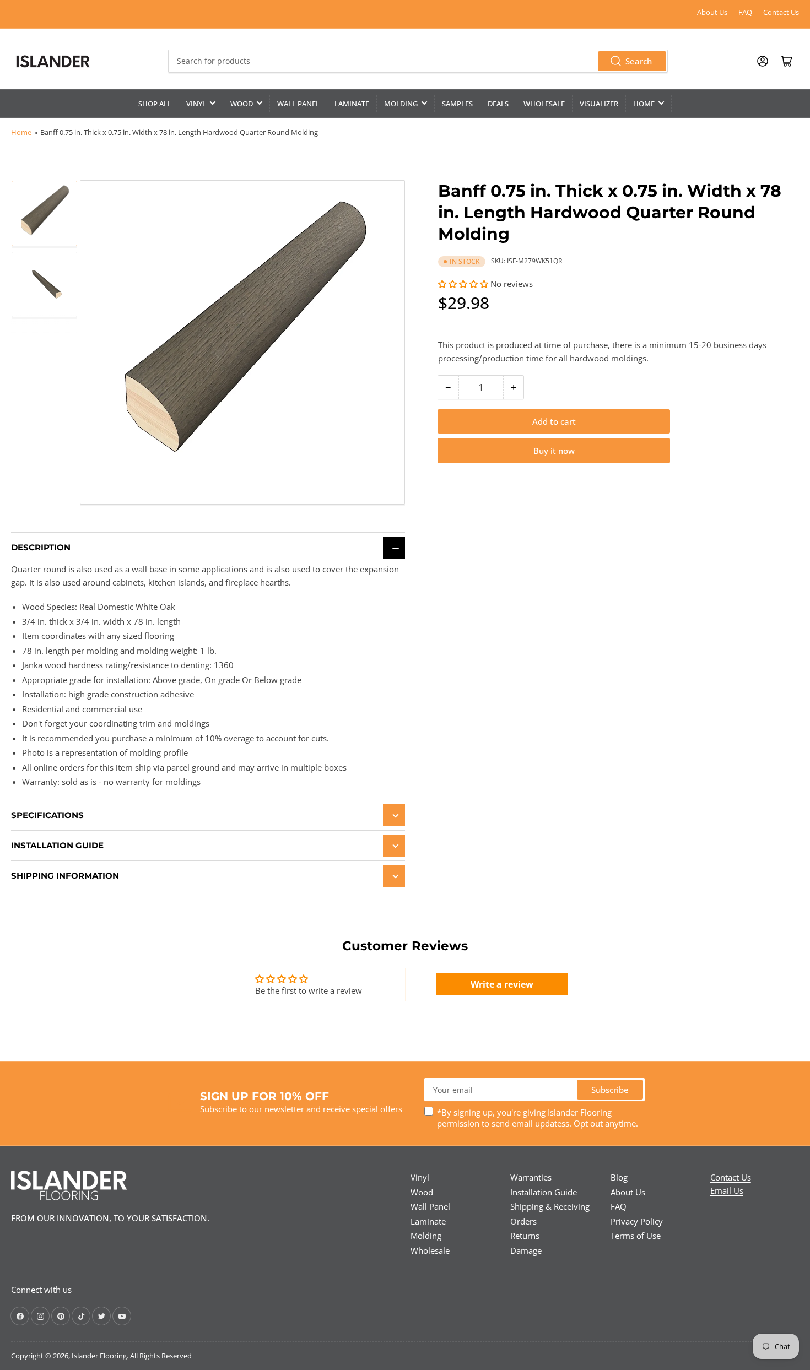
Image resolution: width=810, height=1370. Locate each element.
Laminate (351, 104)
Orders (523, 1221)
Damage (526, 1250)
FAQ (745, 12)
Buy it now (554, 450)
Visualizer (599, 104)
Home (644, 104)
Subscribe (610, 1089)
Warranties (531, 1177)
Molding (401, 104)
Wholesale (544, 104)
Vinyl (196, 104)
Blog (619, 1177)
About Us (712, 12)
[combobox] (417, 61)
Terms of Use (636, 1235)
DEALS (498, 104)
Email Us (726, 1190)
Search (638, 61)
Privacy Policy (637, 1221)
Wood (241, 104)
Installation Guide (543, 1192)
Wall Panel (298, 104)
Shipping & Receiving (550, 1206)
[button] (463, 283)
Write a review (502, 984)
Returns (524, 1235)
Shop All (154, 104)
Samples (457, 104)
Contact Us (781, 12)
